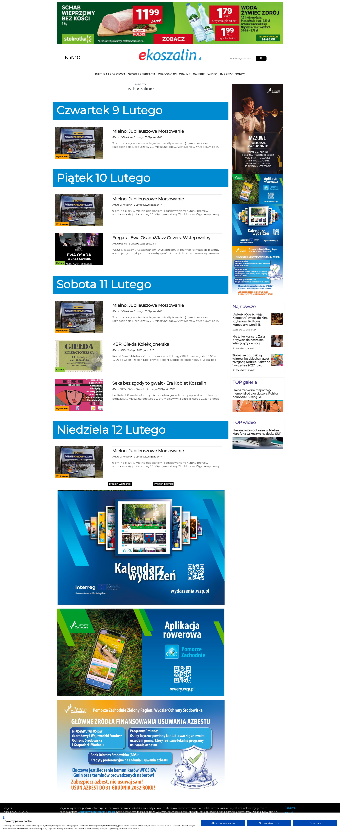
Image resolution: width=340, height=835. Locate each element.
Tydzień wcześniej (120, 445)
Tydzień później (163, 445)
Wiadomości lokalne (174, 36)
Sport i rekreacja (141, 36)
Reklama (290, 769)
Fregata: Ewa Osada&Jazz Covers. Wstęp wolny (161, 199)
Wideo (212, 36)
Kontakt (289, 774)
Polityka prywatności (297, 779)
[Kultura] (79, 210)
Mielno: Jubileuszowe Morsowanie (148, 93)
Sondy (240, 36)
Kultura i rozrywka (110, 36)
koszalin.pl (292, 783)
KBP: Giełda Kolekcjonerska (140, 306)
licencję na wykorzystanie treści (117, 777)
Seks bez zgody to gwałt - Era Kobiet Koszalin (159, 345)
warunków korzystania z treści (96, 773)
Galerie (199, 36)
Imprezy (226, 36)
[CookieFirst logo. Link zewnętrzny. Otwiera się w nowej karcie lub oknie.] (4, 817)
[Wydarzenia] (79, 104)
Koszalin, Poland (85, 19)
